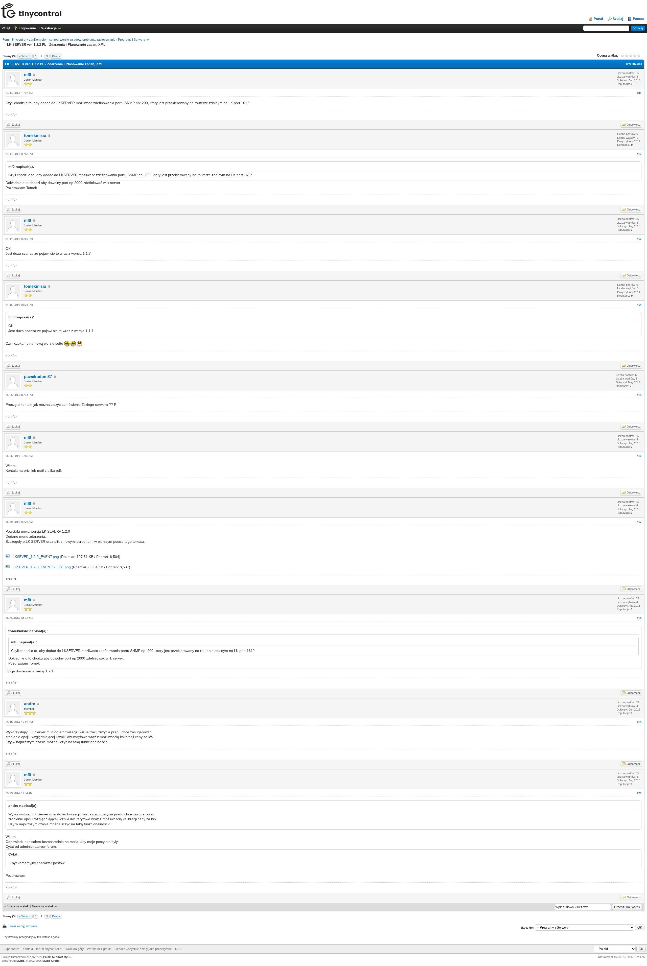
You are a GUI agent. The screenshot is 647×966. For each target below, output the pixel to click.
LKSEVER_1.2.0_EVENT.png (36, 557)
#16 (639, 455)
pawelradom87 (38, 376)
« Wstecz (25, 56)
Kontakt (27, 949)
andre (29, 704)
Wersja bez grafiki (99, 949)
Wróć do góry (74, 949)
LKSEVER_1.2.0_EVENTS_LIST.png (42, 567)
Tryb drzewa (634, 63)
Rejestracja (48, 28)
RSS (178, 949)
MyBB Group (51, 960)
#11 (639, 93)
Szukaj (618, 19)
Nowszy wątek (43, 906)
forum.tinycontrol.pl (49, 949)
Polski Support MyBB (57, 956)
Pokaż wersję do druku (23, 926)
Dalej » (56, 56)
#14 (639, 304)
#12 (639, 153)
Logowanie (27, 28)
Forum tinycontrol (14, 39)
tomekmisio (35, 135)
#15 (639, 394)
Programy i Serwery (131, 39)
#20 (639, 793)
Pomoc (638, 19)
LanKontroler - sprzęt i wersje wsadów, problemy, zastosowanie (72, 39)
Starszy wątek (18, 906)
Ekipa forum (11, 949)
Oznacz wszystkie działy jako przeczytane (143, 949)
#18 (639, 618)
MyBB (20, 960)
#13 (639, 238)
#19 (639, 722)
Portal (598, 19)
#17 (639, 521)
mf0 (27, 75)
